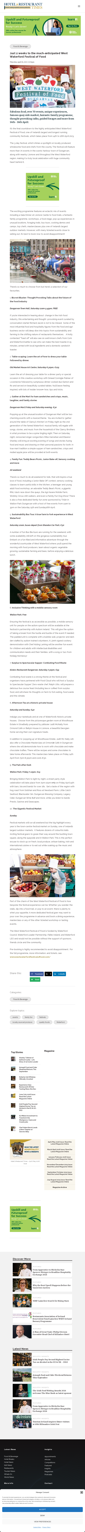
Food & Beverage (20, 46)
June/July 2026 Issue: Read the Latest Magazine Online (27, 1096)
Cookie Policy (37, 1527)
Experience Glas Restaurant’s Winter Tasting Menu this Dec (27, 1087)
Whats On (8, 1474)
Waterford (61, 1022)
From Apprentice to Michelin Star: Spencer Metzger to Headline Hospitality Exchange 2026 (52, 1272)
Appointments (50, 1457)
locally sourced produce (22, 1022)
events (15, 1017)
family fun (28, 1017)
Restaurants (9, 1468)
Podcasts (48, 1475)
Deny (42, 1516)
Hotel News (8, 1462)
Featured (37, 1266)
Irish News (8, 1465)
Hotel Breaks (9, 1459)
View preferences (42, 1522)
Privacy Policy (46, 1527)
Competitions (50, 1463)
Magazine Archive (60, 1187)
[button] (82, 1492)
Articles (47, 1460)
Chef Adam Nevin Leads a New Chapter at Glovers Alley (28, 1130)
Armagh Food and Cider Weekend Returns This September (28, 1069)
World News (9, 1477)
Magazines (49, 1472)
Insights (47, 1469)
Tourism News (9, 1471)
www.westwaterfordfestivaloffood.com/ (30, 957)
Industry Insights (41, 1356)
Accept (42, 1509)
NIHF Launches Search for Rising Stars (51, 1301)
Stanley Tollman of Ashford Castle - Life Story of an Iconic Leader (28, 1060)
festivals (42, 1017)
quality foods (44, 1022)
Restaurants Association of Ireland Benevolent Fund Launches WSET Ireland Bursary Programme (52, 1318)
